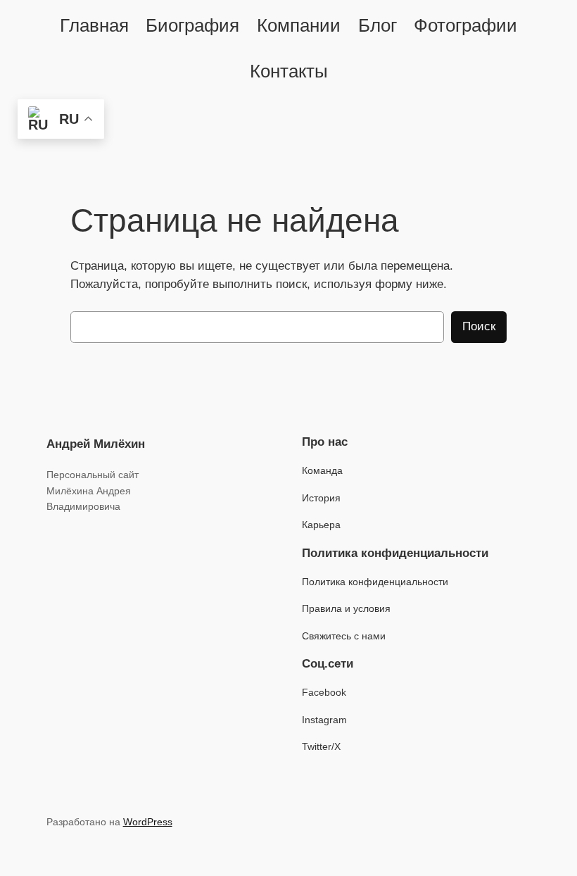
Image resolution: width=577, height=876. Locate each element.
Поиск (478, 326)
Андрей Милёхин (95, 444)
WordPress (147, 821)
